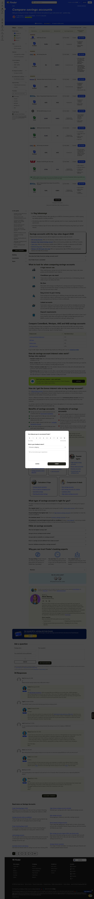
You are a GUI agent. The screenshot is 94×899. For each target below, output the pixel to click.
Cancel (37, 463)
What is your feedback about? (36, 444)
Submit (57, 463)
